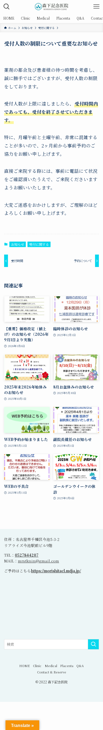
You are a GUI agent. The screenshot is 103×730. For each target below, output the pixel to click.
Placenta (66, 665)
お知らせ (17, 244)
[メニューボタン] (96, 6)
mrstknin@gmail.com (38, 561)
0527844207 (26, 555)
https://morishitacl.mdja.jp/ (56, 570)
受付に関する (39, 244)
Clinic (37, 665)
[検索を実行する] (93, 644)
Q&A (80, 665)
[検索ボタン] (6, 6)
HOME (24, 665)
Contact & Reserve (51, 672)
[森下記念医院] (52, 6)
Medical (51, 665)
